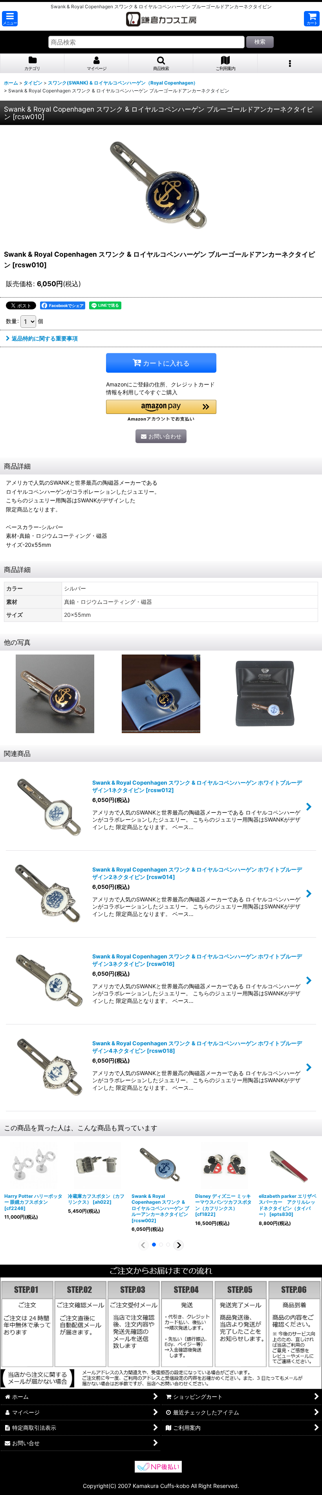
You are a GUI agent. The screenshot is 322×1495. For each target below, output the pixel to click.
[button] (10, 18)
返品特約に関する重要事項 (45, 338)
